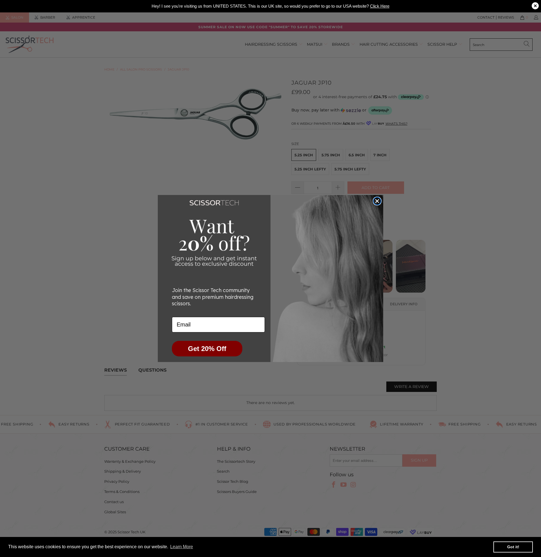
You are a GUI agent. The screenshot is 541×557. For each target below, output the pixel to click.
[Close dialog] (377, 201)
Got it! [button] (513, 547)
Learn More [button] (181, 546)
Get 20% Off (207, 348)
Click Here (379, 6)
